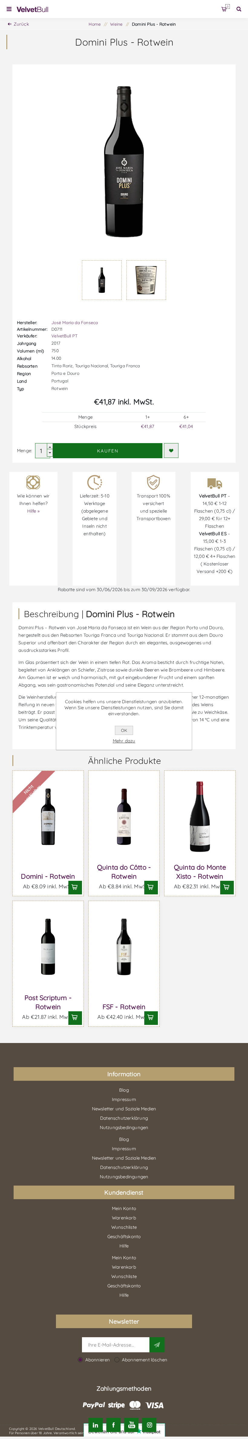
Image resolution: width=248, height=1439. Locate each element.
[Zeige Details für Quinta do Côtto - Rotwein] (124, 817)
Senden (157, 1344)
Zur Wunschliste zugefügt (171, 450)
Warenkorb (227, 6)
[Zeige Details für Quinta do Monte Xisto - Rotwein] (200, 817)
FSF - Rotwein (124, 1007)
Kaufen (108, 451)
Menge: (24, 450)
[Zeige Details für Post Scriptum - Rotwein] (48, 947)
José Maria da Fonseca (74, 322)
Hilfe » (33, 511)
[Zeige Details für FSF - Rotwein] (124, 947)
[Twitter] (95, 1425)
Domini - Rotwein (48, 876)
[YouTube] (131, 1425)
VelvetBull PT (64, 336)
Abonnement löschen (145, 1360)
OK (124, 730)
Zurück (21, 24)
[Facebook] (113, 1425)
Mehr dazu (124, 741)
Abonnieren (97, 1360)
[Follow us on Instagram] (149, 1425)
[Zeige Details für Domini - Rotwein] (48, 817)
